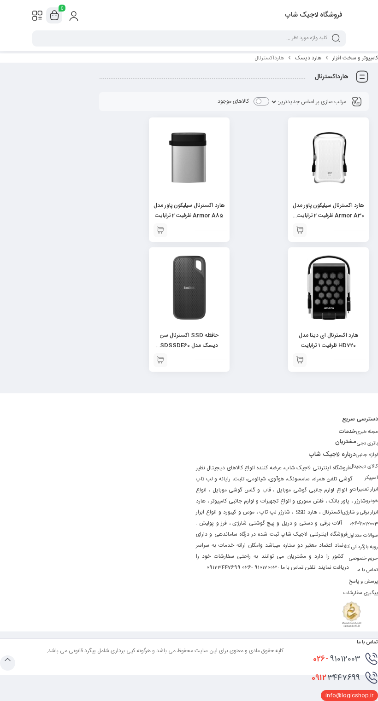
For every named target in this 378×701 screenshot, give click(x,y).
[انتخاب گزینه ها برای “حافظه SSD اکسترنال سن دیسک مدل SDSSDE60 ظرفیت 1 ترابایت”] (160, 360)
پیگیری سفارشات (360, 593)
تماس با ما (367, 570)
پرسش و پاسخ (363, 582)
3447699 (336, 678)
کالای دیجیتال (364, 466)
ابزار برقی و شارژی (360, 512)
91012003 (336, 659)
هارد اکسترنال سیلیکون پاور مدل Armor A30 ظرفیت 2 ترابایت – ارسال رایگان (328, 215)
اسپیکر (371, 478)
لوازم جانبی (367, 455)
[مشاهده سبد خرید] (54, 15)
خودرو (372, 501)
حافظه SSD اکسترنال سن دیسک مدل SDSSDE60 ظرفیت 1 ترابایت (189, 345)
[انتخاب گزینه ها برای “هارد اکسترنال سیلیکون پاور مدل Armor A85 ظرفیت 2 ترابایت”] (160, 230)
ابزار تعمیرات (365, 489)
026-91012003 (363, 524)
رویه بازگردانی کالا (360, 547)
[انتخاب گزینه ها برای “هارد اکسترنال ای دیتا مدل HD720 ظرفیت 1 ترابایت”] (300, 360)
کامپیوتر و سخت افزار (355, 58)
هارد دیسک (308, 58)
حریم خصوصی (363, 559)
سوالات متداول (363, 536)
